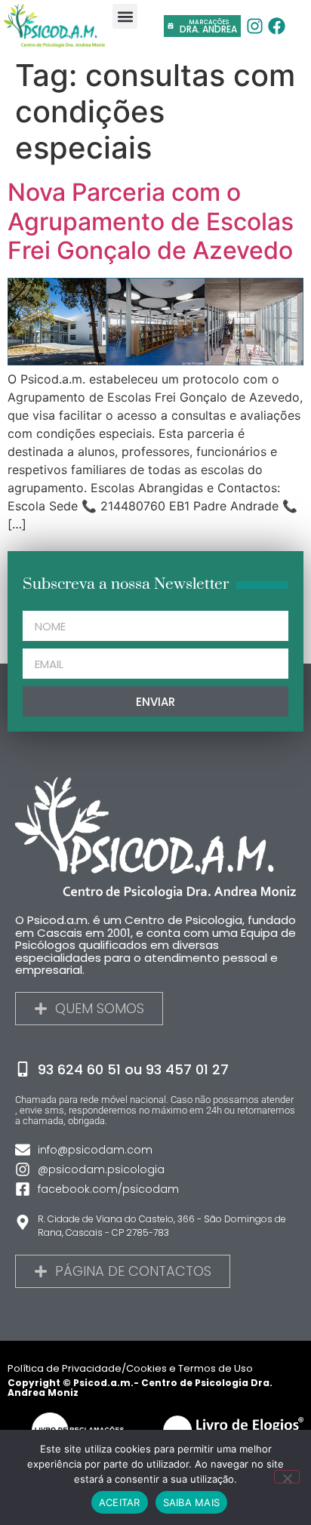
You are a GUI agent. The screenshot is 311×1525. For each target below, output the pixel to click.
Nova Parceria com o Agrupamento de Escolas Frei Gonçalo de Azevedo (151, 221)
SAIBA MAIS (191, 1502)
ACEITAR (119, 1502)
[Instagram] (255, 25)
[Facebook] (277, 25)
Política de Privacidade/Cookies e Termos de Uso (130, 1368)
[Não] (287, 1476)
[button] (124, 16)
